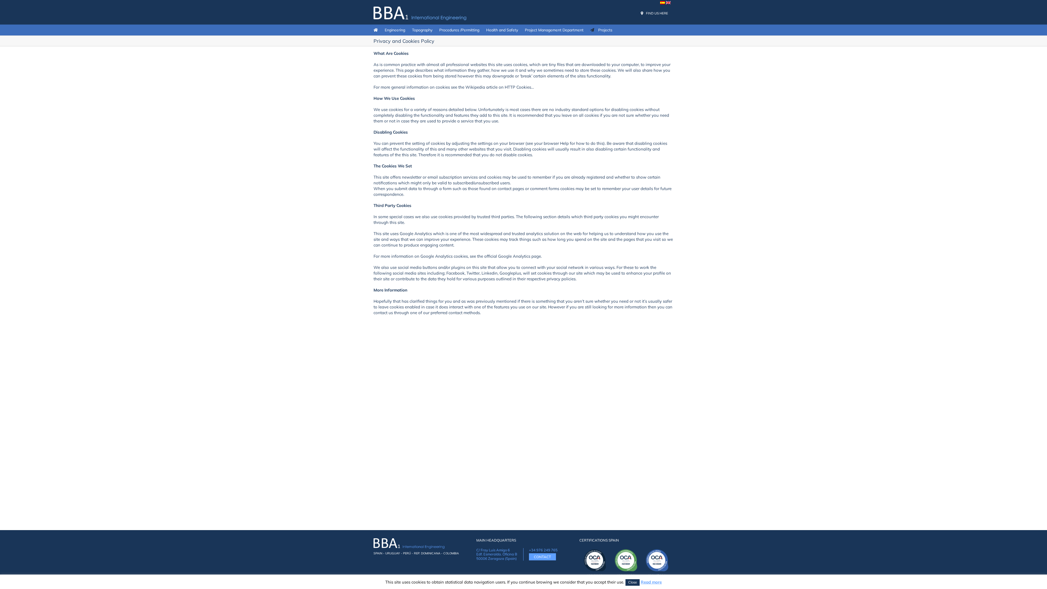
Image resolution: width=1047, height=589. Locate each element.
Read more (651, 582)
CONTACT (542, 557)
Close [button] (632, 582)
